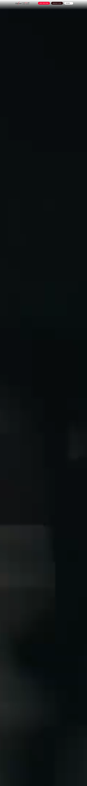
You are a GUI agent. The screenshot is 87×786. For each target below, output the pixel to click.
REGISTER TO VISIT (57, 3)
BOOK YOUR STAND (44, 3)
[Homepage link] (22, 3)
